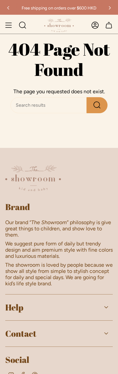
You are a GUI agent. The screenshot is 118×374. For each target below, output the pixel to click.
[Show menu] (8, 25)
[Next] (110, 8)
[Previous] (8, 8)
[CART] (109, 25)
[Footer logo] (33, 178)
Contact (20, 333)
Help (14, 307)
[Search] (97, 105)
